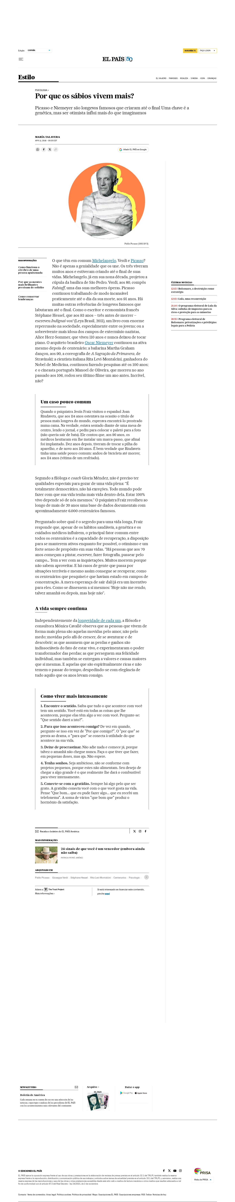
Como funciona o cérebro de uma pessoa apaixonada (30, 270)
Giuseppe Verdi (60, 877)
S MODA (194, 78)
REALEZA (184, 78)
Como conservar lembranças (28, 298)
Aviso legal (51, 1195)
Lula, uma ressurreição (192, 298)
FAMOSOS (173, 78)
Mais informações (44, 893)
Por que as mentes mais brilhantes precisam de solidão (31, 285)
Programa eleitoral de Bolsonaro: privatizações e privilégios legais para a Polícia (194, 322)
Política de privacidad (81, 1195)
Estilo (26, 77)
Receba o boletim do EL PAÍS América (59, 831)
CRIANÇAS (211, 78)
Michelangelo (104, 260)
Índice (149, 1195)
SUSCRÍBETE (190, 50)
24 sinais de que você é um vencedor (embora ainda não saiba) (103, 851)
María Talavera (47, 137)
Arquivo (92, 1087)
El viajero (161, 78)
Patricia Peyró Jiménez (72, 858)
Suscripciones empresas (129, 1195)
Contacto (22, 1195)
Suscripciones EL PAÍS (108, 1195)
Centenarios (120, 877)
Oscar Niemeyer (99, 342)
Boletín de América (32, 1095)
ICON (202, 78)
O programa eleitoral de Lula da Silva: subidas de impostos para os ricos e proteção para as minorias (194, 309)
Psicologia (134, 877)
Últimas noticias (181, 282)
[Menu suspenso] (21, 59)
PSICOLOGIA (41, 90)
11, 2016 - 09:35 (46, 141)
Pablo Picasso (42, 877)
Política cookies (64, 1195)
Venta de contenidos (36, 1195)
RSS (143, 1195)
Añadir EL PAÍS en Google (134, 149)
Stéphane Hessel (79, 877)
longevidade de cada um (99, 620)
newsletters (28, 1087)
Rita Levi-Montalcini (100, 877)
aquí (107, 893)
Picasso (137, 260)
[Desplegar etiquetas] (146, 877)
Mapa (94, 1195)
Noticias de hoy (159, 1195)
